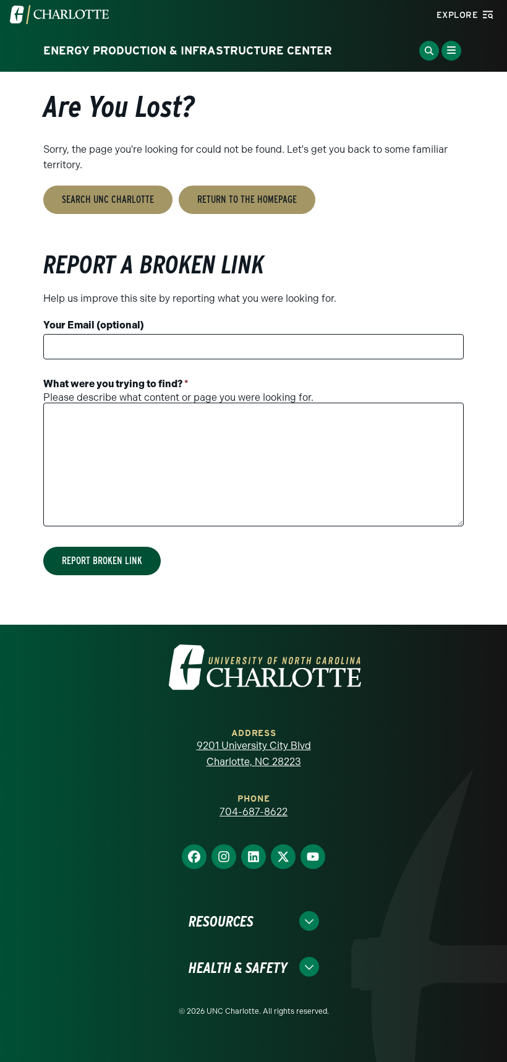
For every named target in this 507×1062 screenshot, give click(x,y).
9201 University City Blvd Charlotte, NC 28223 (254, 754)
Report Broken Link (102, 561)
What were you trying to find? (116, 384)
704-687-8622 (253, 812)
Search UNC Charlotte (108, 199)
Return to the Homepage (247, 199)
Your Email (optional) (93, 325)
